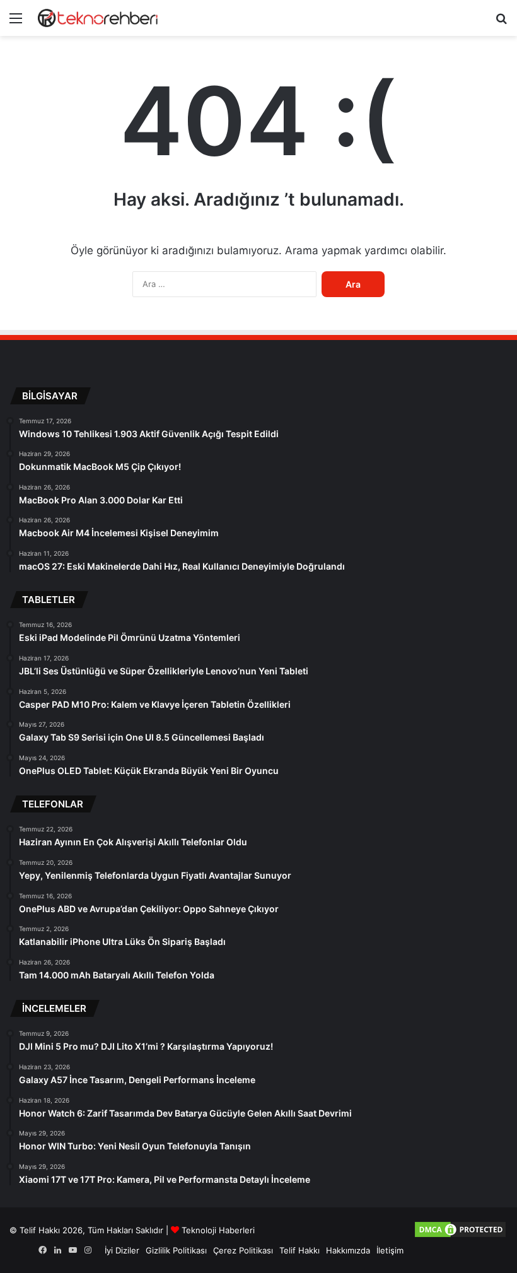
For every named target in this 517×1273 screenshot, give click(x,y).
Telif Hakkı (299, 1250)
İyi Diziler (122, 1250)
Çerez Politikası (243, 1250)
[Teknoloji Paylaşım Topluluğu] (98, 18)
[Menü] (15, 22)
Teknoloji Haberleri (218, 1230)
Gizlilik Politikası (176, 1250)
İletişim (390, 1250)
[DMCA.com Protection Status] (460, 1236)
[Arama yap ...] (501, 22)
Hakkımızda (348, 1250)
